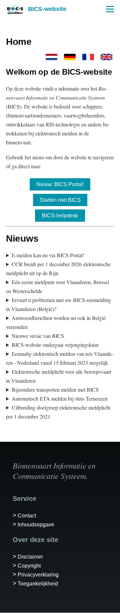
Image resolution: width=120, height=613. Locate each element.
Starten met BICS (60, 200)
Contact (27, 515)
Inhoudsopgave (36, 524)
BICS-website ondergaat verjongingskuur (55, 344)
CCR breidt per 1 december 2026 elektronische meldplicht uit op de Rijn (58, 268)
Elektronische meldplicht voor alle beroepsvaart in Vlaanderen (58, 376)
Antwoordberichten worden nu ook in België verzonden (56, 322)
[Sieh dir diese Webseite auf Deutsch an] (69, 57)
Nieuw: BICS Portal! (60, 184)
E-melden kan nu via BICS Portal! (48, 255)
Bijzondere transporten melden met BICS (55, 389)
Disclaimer (30, 557)
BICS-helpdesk (60, 215)
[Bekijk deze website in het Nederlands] (51, 57)
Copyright (29, 566)
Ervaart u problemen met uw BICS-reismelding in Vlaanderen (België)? (58, 304)
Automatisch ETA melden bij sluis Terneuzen (60, 398)
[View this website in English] (106, 57)
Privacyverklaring (38, 574)
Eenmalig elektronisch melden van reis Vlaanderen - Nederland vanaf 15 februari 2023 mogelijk (59, 358)
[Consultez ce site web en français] (88, 57)
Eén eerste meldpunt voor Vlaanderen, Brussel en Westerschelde (57, 286)
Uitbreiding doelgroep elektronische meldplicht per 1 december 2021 (58, 412)
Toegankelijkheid (38, 583)
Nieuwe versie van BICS (38, 335)
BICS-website (47, 9)
